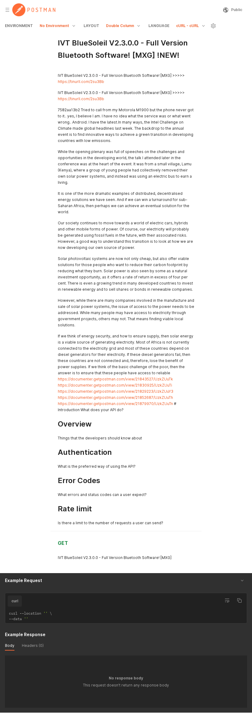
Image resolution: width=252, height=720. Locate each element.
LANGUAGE (158, 25)
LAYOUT (91, 25)
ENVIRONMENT (19, 25)
